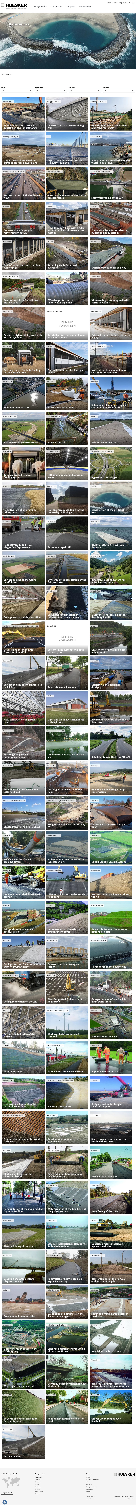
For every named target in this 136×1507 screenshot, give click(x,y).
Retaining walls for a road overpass (62, 266)
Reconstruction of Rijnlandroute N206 (22, 196)
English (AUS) (123, 3)
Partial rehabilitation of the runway (19, 1035)
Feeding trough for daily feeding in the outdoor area (22, 371)
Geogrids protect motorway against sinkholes (107, 1245)
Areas (3, 88)
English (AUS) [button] (6, 1493)
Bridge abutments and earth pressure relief (20, 930)
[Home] (14, 6)
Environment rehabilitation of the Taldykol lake (67, 581)
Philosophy (89, 1484)
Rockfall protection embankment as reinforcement (67, 336)
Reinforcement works (103, 442)
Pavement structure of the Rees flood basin (109, 721)
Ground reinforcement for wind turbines (22, 1140)
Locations (88, 1494)
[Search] (133, 2)
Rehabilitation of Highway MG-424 (110, 757)
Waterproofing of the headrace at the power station (67, 1210)
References (38, 1482)
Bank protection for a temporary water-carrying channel (22, 965)
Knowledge (38, 1487)
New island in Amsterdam (106, 1351)
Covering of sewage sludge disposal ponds (19, 1280)
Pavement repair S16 (59, 547)
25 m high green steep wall (19, 1386)
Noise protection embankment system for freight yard (109, 371)
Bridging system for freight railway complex (106, 1105)
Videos (37, 1484)
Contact (37, 1494)
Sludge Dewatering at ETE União (22, 826)
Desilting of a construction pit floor (108, 825)
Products (37, 1479)
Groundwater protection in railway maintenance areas (63, 616)
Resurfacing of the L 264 (105, 1211)
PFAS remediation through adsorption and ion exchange (20, 126)
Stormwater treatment (61, 407)
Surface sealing (12, 1456)
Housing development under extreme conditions (20, 1105)
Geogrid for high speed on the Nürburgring (21, 1350)
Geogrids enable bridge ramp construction (108, 790)
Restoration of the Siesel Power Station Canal (21, 301)
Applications (38, 1477)
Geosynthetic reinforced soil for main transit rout (109, 1000)
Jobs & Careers (90, 1499)
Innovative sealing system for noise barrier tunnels (108, 581)
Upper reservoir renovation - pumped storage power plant (20, 161)
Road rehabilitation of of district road (66, 1420)
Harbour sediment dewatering (108, 966)
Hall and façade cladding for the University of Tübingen (66, 511)
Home (2, 74)
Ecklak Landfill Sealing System (108, 861)
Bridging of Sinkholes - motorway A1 (66, 825)
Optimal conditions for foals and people (66, 371)
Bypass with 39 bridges (104, 477)
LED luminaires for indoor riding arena (66, 476)
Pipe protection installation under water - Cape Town (110, 161)
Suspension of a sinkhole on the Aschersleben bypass (66, 1315)
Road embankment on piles (19, 1316)
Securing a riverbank (59, 1106)
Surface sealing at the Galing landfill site (20, 581)
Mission (88, 1477)
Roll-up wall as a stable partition (22, 617)
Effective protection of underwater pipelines (60, 301)
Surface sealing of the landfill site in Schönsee (23, 686)
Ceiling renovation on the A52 (20, 1001)
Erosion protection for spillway (108, 267)
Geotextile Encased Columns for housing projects (109, 930)
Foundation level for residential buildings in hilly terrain (109, 231)
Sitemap (131, 1496)
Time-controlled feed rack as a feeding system (21, 476)
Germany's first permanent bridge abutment (67, 1385)
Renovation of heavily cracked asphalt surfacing (65, 1280)
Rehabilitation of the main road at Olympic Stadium (23, 1210)
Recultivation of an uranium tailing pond (20, 511)
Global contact (90, 1496)
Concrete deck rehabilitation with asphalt (23, 895)
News (109, 3)
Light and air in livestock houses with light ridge (66, 721)
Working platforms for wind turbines (63, 1035)
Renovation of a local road (62, 687)
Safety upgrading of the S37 (107, 197)
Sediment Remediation (17, 407)
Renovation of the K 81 (104, 1176)
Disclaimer (125, 1496)
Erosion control (56, 442)
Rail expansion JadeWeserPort (21, 442)
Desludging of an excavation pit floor (66, 790)
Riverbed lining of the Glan (19, 1246)
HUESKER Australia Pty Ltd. (92, 1481)
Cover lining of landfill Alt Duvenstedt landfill (18, 651)
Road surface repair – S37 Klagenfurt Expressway (18, 546)
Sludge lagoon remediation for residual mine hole (108, 1140)
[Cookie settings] (4, 1502)
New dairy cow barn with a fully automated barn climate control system (66, 230)
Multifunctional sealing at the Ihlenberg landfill (108, 616)
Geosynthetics (40, 6)
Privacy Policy (117, 1496)
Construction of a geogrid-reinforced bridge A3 (18, 231)
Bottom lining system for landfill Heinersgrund (66, 651)
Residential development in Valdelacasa (63, 1140)
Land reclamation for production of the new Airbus (66, 1350)
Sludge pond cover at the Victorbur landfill (18, 1175)
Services (37, 1489)
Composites (56, 6)
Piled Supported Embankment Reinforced (65, 1000)
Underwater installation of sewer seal (66, 756)
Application (39, 88)
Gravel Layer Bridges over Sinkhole (106, 1420)
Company (70, 6)
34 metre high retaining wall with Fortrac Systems (110, 301)
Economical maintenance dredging (105, 686)
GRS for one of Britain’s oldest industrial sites (108, 651)
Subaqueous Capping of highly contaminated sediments (108, 406)
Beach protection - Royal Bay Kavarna (107, 546)
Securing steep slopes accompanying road (16, 756)
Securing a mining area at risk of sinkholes (109, 1315)
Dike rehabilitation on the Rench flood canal (66, 895)
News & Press (39, 1491)
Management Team (91, 1487)
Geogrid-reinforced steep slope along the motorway (109, 126)
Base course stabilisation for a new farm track (65, 1175)
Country (106, 88)
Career (115, 3)
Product (72, 88)
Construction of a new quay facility (63, 965)
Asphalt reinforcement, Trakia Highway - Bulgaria (65, 161)
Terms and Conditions (129, 1499)
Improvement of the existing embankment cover (64, 930)
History (88, 1491)
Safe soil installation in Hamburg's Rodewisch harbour (67, 1245)
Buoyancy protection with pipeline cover (18, 860)
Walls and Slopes (13, 1071)
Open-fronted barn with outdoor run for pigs (22, 266)
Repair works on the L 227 (106, 1071)
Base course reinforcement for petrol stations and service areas (110, 1385)
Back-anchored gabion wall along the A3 (110, 895)
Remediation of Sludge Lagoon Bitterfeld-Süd (21, 790)
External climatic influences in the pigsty (110, 336)
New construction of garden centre (20, 721)
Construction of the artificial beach (107, 511)
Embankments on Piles (104, 1036)
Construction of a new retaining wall (66, 126)
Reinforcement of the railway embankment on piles (108, 1280)
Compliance (89, 1489)
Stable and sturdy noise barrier (65, 1071)
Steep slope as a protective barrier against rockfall (67, 196)
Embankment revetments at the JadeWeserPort (66, 860)
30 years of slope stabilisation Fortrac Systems (20, 1420)
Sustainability (85, 6)
